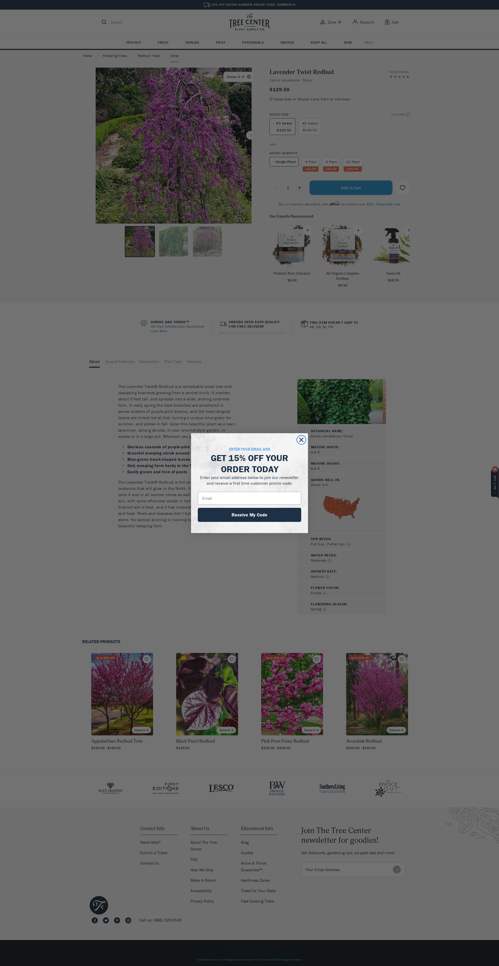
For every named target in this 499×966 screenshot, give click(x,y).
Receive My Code (249, 515)
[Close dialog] (301, 439)
